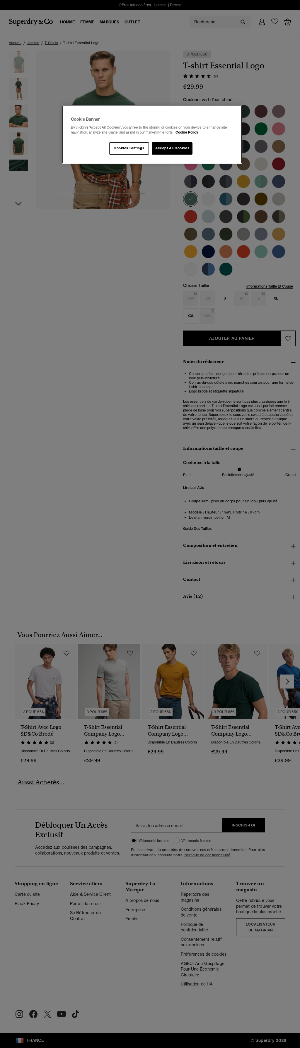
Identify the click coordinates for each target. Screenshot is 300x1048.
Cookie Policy (186, 132)
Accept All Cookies (172, 148)
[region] (152, 134)
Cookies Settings (129, 148)
